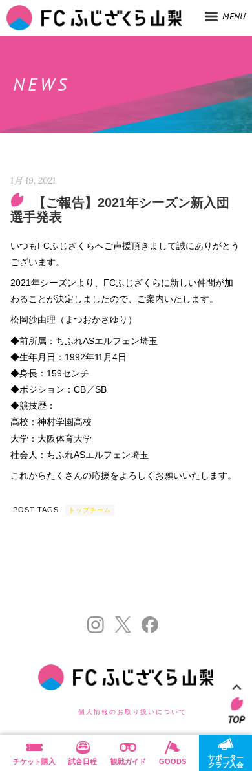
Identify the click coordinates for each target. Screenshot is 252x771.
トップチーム (89, 510)
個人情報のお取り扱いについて (132, 711)
